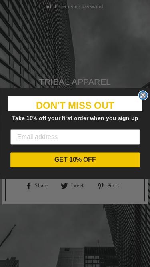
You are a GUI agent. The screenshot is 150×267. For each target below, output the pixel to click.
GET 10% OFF (75, 159)
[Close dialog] (143, 95)
